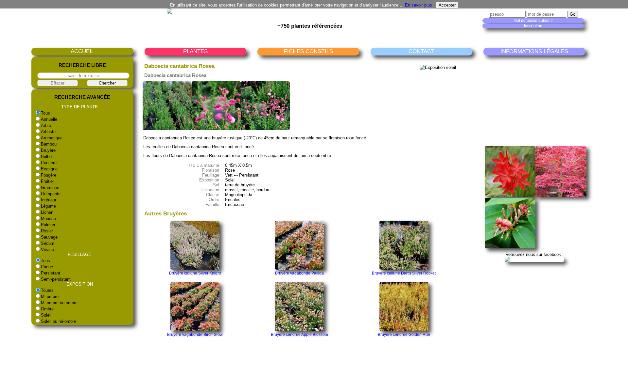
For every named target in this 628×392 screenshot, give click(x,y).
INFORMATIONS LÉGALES (534, 51)
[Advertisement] (535, 100)
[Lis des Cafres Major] (510, 195)
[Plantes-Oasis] (534, 259)
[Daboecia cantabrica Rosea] (167, 128)
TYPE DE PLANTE (79, 106)
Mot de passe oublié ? (533, 21)
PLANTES (195, 51)
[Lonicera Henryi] (510, 246)
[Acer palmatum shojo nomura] (560, 195)
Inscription (533, 26)
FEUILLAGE (79, 254)
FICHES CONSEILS (308, 51)
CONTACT (421, 51)
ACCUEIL (82, 51)
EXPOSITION (79, 284)
